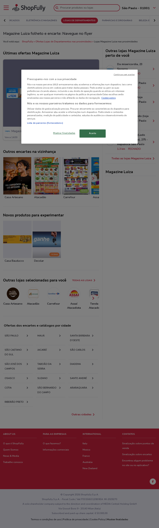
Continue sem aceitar (124, 74)
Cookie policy (108, 97)
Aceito (92, 133)
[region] (79, 107)
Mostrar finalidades (64, 133)
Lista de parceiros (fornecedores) (45, 123)
